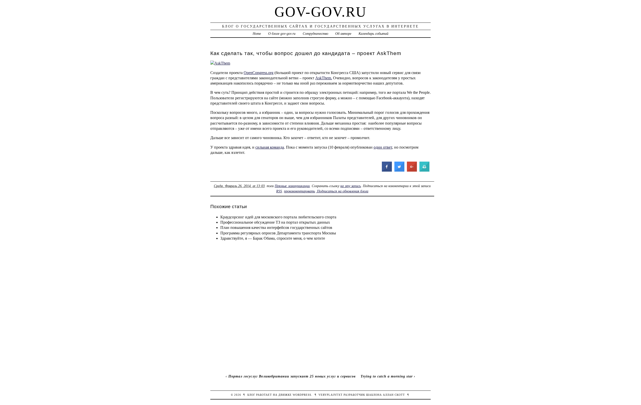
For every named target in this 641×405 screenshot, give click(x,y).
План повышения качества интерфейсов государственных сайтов (276, 227)
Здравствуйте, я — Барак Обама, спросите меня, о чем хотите (272, 238)
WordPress (302, 394)
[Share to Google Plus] (412, 170)
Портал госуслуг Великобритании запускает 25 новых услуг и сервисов (292, 376)
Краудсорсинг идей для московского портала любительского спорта (278, 217)
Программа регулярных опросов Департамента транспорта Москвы (278, 233)
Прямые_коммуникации (292, 186)
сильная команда (269, 147)
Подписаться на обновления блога (342, 191)
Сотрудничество (315, 34)
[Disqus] (320, 307)
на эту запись (350, 186)
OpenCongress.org (258, 73)
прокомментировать (299, 191)
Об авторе (343, 34)
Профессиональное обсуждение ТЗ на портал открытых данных (275, 222)
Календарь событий (373, 34)
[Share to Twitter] (399, 170)
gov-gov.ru (320, 12)
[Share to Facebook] (387, 170)
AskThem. (323, 78)
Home (257, 34)
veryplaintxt (330, 394)
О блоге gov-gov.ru (281, 34)
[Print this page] (424, 170)
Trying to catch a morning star (387, 376)
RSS (279, 191)
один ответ (383, 147)
